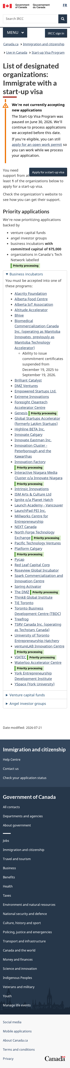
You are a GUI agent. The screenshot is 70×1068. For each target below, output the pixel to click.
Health (8, 886)
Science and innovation (20, 968)
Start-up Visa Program (48, 52)
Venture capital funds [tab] (27, 695)
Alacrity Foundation (31, 293)
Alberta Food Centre (31, 299)
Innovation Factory (30, 461)
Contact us (11, 769)
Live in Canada (16, 52)
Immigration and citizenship (43, 44)
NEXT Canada (26, 526)
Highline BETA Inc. (30, 429)
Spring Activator (28, 586)
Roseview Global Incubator (37, 570)
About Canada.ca (15, 1040)
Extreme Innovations (32, 396)
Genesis (21, 413)
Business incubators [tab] (26, 274)
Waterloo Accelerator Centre (38, 662)
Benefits (9, 877)
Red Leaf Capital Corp (32, 564)
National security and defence (25, 914)
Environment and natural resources (29, 904)
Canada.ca (10, 44)
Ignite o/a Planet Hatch (34, 499)
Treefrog (22, 619)
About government (17, 825)
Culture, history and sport (22, 923)
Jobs (6, 840)
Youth (7, 996)
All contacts (11, 807)
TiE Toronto (24, 602)
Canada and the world (19, 950)
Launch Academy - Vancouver (39, 505)
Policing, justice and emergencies (27, 932)
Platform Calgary (28, 548)
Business (9, 868)
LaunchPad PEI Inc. (30, 510)
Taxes (7, 895)
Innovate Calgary (28, 434)
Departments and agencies (23, 816)
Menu (13, 32)
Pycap (19, 559)
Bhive (19, 315)
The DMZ (22, 592)
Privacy (8, 1059)
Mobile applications (17, 1031)
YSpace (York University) (34, 684)
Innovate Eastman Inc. (33, 440)
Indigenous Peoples (17, 978)
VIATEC (20, 657)
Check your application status (24, 778)
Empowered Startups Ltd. (35, 391)
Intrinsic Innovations (32, 488)
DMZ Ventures (26, 385)
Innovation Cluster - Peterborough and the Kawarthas (33, 451)
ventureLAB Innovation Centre (39, 646)
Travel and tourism (17, 859)
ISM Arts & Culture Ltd (33, 494)
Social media (12, 1022)
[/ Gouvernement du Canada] (26, 5)
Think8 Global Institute (33, 597)
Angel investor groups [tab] (28, 703)
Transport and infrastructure (24, 941)
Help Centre (11, 759)
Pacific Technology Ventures (38, 543)
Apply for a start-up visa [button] (48, 172)
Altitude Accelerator (31, 310)
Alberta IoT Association (34, 304)
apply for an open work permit (37, 144)
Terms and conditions (19, 1049)
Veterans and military (18, 987)
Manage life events (17, 1005)
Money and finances (18, 959)
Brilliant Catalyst (28, 380)
